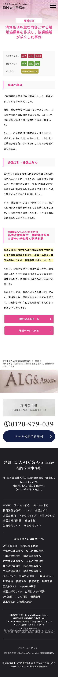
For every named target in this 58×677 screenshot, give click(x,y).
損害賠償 (47, 581)
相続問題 (21, 581)
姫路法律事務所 (32, 566)
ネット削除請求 (28, 586)
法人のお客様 (22, 505)
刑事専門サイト (32, 525)
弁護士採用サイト (12, 591)
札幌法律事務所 (29, 545)
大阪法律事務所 (35, 561)
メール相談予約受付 (29, 436)
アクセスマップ (27, 515)
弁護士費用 (9, 515)
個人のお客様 (41, 505)
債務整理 (35, 596)
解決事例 (30, 520)
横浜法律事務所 (32, 556)
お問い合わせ (47, 515)
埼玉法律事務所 (35, 551)
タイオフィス (9, 576)
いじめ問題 (21, 596)
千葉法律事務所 (12, 556)
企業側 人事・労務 (35, 591)
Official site (10, 545)
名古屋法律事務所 (13, 561)
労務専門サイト (12, 525)
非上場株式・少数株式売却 (17, 601)
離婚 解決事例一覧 (29, 319)
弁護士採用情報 (12, 520)
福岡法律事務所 (32, 571)
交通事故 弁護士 (28, 576)
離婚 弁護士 (46, 576)
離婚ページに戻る (29, 330)
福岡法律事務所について (17, 510)
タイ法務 (7, 596)
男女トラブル (10, 586)
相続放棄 (34, 581)
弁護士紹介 (41, 510)
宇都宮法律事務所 (13, 551)
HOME (7, 505)
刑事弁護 (8, 581)
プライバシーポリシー (29, 647)
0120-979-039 (32, 423)
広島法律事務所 (12, 571)
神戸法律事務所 (12, 566)
